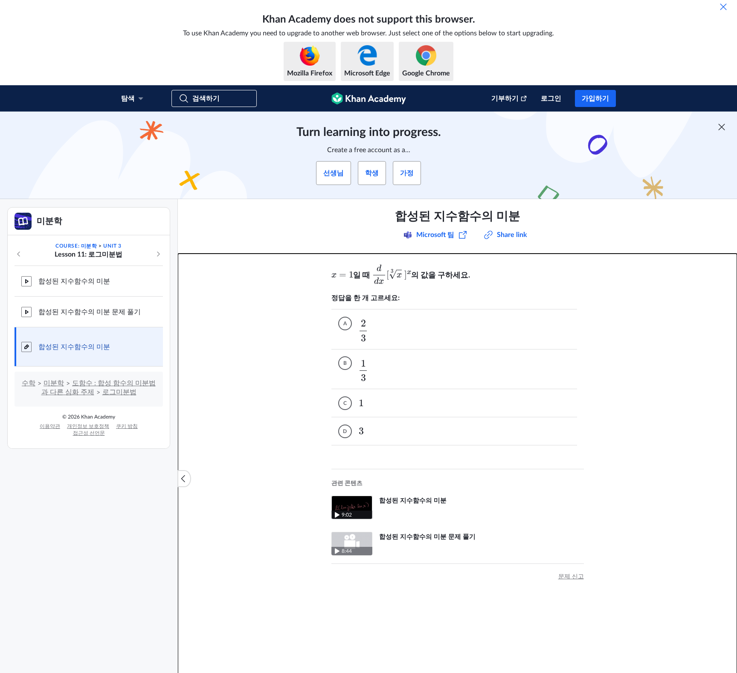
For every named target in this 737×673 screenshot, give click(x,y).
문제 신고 (571, 577)
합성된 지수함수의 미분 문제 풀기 (89, 312)
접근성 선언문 (89, 433)
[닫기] (723, 7)
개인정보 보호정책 (88, 426)
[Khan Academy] (368, 98)
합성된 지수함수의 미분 (74, 281)
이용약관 (50, 426)
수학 (28, 383)
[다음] (158, 254)
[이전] (19, 254)
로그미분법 (119, 392)
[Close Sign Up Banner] (721, 127)
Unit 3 (112, 245)
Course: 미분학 (76, 245)
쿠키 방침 (127, 426)
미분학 (54, 383)
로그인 (551, 98)
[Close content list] (184, 478)
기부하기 (505, 98)
